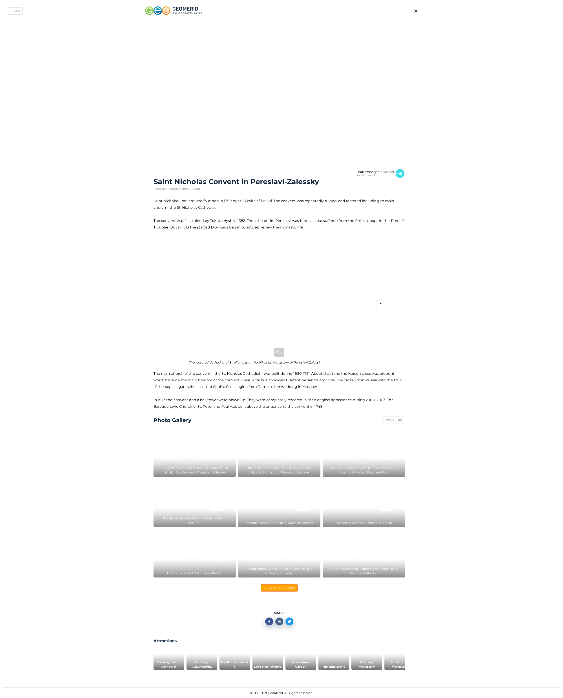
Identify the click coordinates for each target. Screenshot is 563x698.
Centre (184, 188)
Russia (195, 188)
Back (16, 11)
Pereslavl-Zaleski (166, 188)
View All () (393, 420)
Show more (279, 587)
